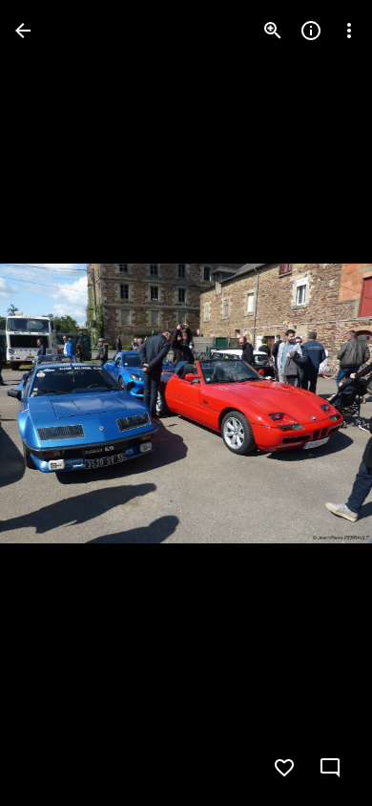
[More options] (349, 30)
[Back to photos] (23, 30)
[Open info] (311, 30)
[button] (53, 403)
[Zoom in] (273, 30)
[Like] (284, 767)
